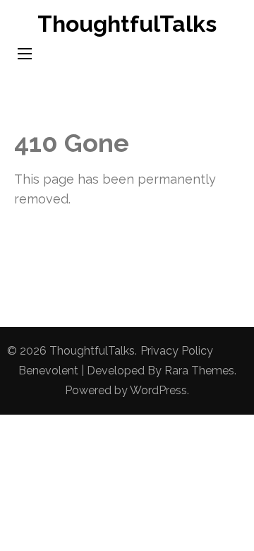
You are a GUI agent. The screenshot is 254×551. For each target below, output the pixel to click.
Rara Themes (199, 370)
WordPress (158, 390)
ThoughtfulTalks (127, 24)
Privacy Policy (176, 350)
